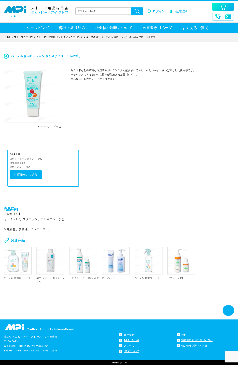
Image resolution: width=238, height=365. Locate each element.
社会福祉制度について (113, 28)
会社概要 (129, 334)
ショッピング (38, 28)
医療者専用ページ (157, 28)
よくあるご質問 (195, 28)
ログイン (159, 11)
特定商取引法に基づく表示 (197, 340)
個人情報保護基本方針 (194, 345)
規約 (183, 334)
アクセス (129, 345)
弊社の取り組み (72, 28)
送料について (131, 351)
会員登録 (181, 11)
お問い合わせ (131, 340)
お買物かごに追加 (26, 174)
